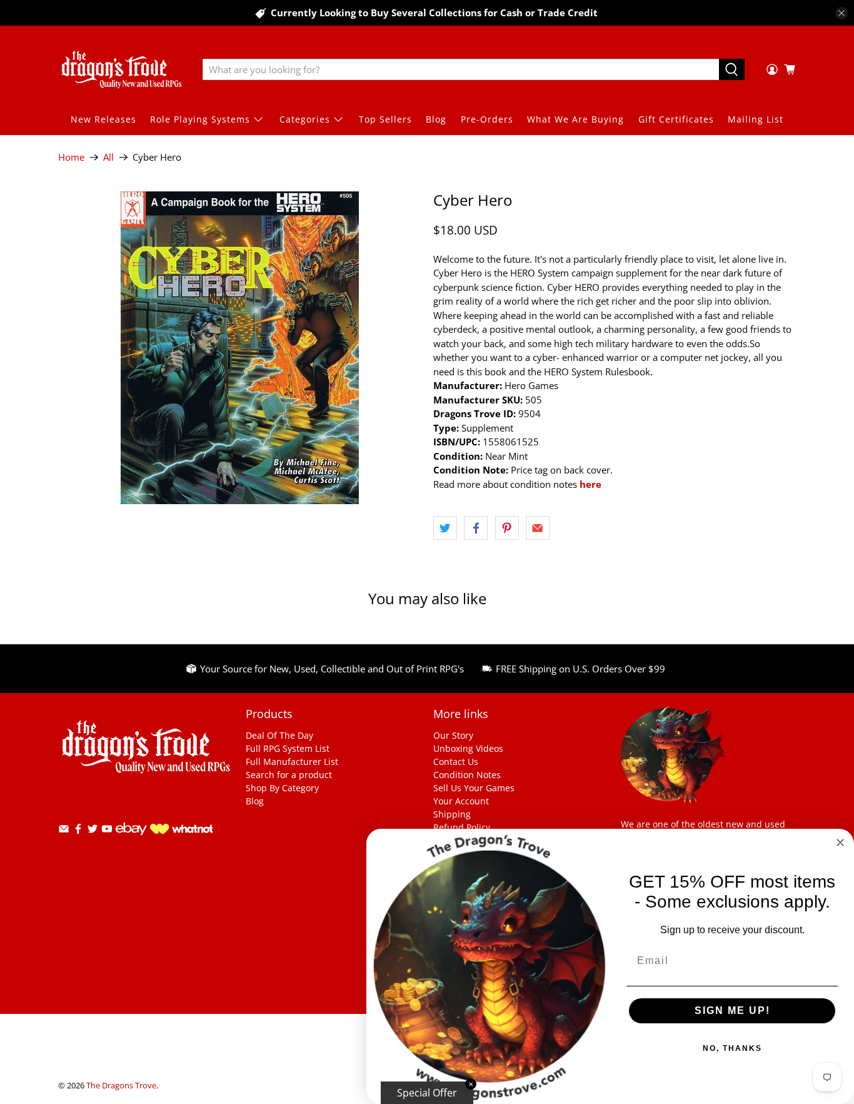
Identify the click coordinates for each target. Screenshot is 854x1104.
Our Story (453, 735)
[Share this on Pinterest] (507, 528)
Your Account (461, 801)
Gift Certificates (676, 119)
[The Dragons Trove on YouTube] (107, 831)
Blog (436, 119)
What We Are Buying (575, 119)
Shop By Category (282, 788)
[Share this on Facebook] (476, 528)
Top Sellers (385, 119)
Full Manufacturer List (292, 761)
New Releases (103, 119)
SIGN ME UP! (732, 1010)
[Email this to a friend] (538, 528)
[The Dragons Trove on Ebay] (131, 841)
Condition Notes (467, 775)
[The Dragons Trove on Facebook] (78, 831)
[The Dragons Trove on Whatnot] (181, 830)
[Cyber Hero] (239, 347)
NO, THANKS (732, 1048)
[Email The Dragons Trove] (63, 831)
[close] (841, 13)
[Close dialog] (840, 842)
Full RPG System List (287, 748)
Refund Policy (461, 827)
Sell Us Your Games (474, 788)
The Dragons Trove (121, 1085)
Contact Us (455, 761)
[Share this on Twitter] (445, 528)
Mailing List (755, 119)
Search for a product (289, 775)
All (108, 157)
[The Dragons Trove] (121, 69)
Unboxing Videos (468, 748)
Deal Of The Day (279, 735)
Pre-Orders (487, 119)
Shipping (452, 814)
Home (71, 157)
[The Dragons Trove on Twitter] (92, 831)
